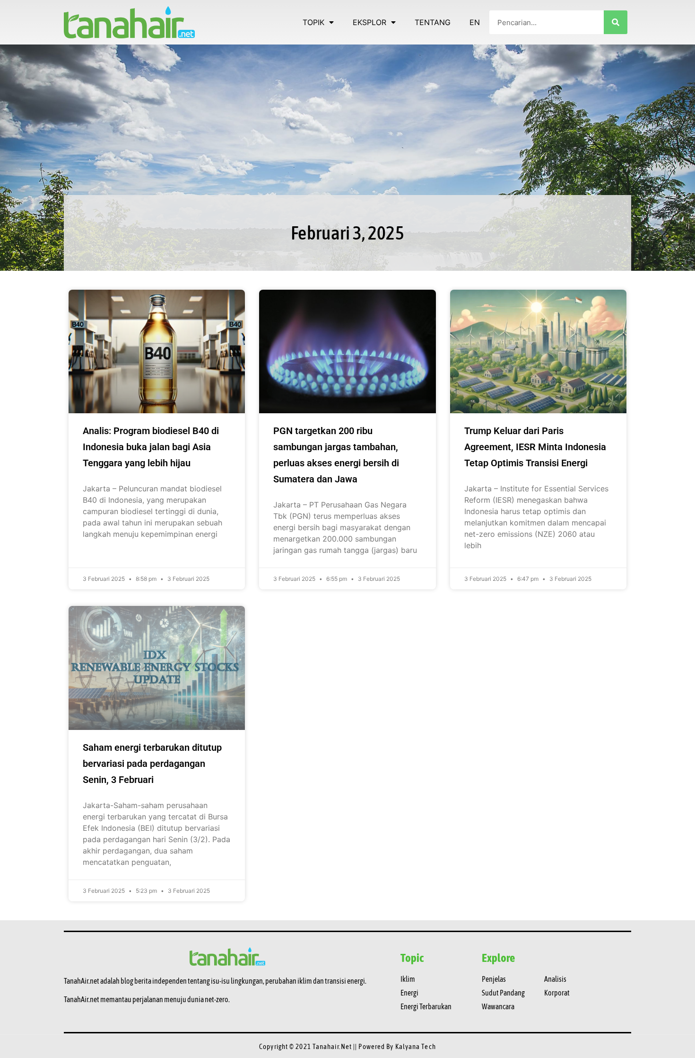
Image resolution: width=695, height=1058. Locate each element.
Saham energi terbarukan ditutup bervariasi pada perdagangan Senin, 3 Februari (152, 763)
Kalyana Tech (415, 1046)
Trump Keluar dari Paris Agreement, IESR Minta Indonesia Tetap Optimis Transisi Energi (535, 447)
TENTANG (433, 22)
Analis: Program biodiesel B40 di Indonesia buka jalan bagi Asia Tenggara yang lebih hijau (151, 447)
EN (474, 22)
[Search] (615, 22)
